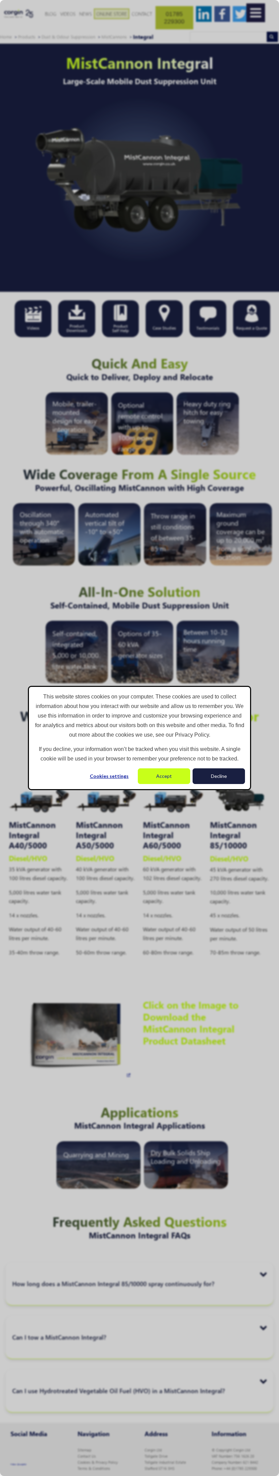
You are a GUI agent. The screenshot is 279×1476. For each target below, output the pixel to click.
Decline (219, 776)
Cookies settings (109, 776)
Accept (164, 776)
